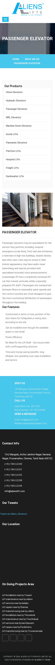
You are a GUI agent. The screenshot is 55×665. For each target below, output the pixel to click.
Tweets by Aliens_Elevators (13, 514)
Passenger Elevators (16, 109)
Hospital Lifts (13, 159)
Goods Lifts (12, 134)
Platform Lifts (13, 151)
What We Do (32, 59)
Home (15, 59)
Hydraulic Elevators (16, 100)
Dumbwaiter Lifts (15, 176)
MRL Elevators (13, 117)
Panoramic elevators (16, 142)
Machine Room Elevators (19, 125)
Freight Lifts (12, 167)
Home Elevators (14, 92)
